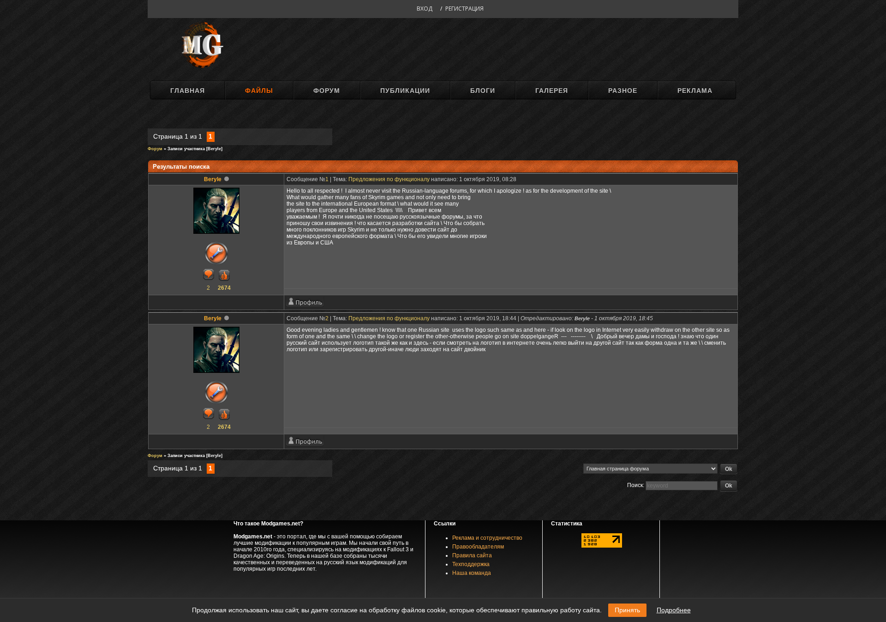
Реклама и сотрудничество (487, 538)
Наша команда (471, 573)
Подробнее (674, 610)
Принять (627, 610)
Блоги (482, 90)
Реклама (694, 90)
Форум (326, 90)
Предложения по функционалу (389, 179)
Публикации (405, 90)
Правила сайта (472, 555)
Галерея (551, 90)
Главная (187, 90)
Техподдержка (471, 564)
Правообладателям (478, 546)
